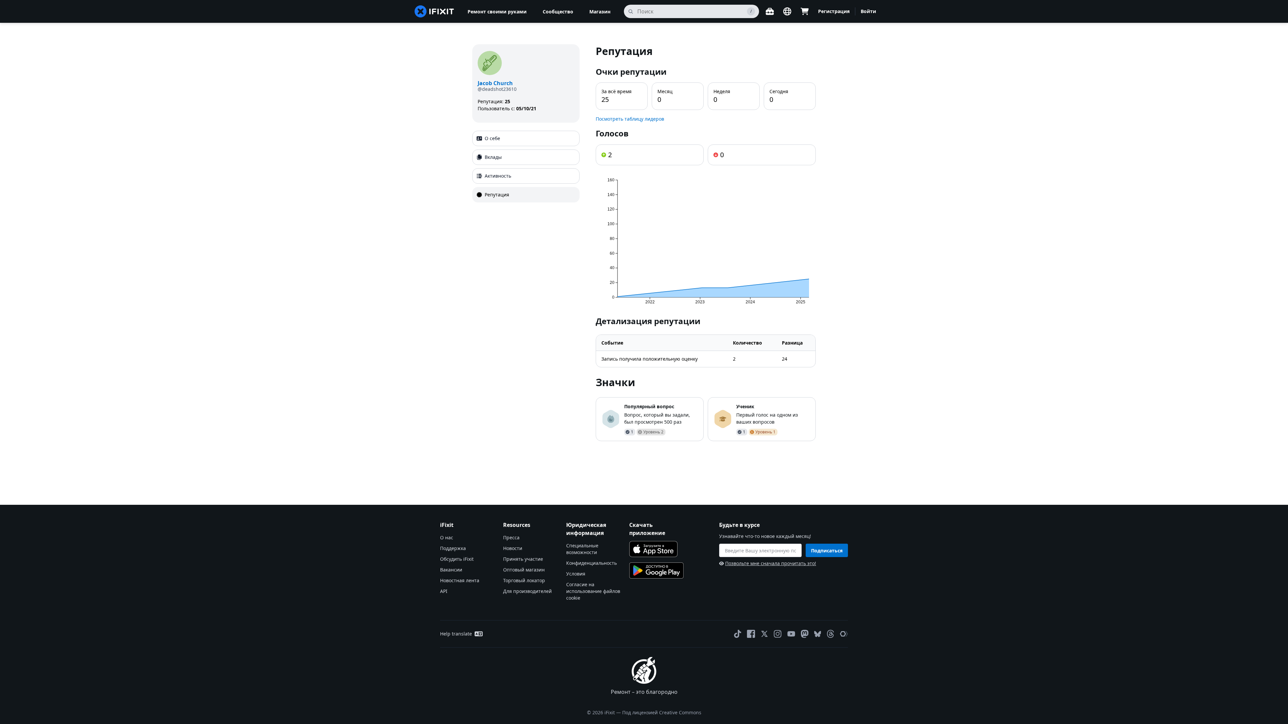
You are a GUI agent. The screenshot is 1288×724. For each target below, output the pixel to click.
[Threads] (830, 634)
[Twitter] (764, 634)
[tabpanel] (706, 242)
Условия (575, 573)
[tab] (526, 138)
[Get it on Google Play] (656, 570)
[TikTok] (738, 634)
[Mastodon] (805, 634)
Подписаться (827, 550)
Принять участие (523, 559)
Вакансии (451, 569)
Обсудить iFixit (457, 559)
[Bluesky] (817, 634)
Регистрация (834, 11)
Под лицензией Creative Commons (661, 712)
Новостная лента (459, 580)
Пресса (511, 537)
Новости (512, 548)
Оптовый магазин (524, 569)
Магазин (599, 11)
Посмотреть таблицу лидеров (630, 119)
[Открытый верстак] (769, 11)
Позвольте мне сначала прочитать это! (770, 563)
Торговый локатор (524, 580)
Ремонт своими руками (497, 11)
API (443, 591)
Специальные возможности (582, 548)
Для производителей (527, 591)
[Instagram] (778, 634)
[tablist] (526, 166)
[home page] (434, 11)
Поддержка (453, 548)
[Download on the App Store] (653, 549)
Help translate (456, 633)
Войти (868, 11)
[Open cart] (804, 11)
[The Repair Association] (844, 634)
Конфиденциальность (591, 563)
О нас (446, 537)
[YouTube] (791, 634)
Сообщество (558, 11)
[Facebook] (751, 634)
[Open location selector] (787, 11)
